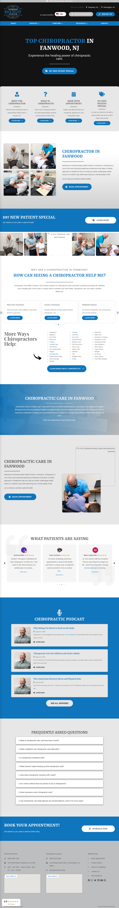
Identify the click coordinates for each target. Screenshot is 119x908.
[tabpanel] (22, 312)
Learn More (15, 318)
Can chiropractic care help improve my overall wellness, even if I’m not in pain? (51, 801)
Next (114, 563)
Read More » (24, 575)
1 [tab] (58, 585)
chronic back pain (55, 568)
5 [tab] (65, 585)
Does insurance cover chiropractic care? (36, 792)
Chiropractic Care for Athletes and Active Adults (56, 653)
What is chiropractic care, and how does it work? (39, 740)
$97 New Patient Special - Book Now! (61, 1)
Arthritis (52, 361)
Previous (5, 563)
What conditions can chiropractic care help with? (39, 749)
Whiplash (11, 305)
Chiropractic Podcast (59, 619)
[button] (2, 244)
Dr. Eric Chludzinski (70, 634)
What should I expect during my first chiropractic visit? (42, 766)
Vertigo (74, 359)
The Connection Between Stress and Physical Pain (57, 679)
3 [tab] (61, 585)
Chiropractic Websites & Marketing (106, 906)
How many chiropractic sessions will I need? (38, 775)
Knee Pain (75, 337)
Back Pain (86, 305)
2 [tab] (59, 585)
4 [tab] (63, 585)
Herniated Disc (54, 354)
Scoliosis (75, 332)
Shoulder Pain (54, 344)
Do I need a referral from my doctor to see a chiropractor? (43, 784)
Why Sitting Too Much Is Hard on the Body (53, 628)
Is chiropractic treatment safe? (32, 758)
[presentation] (55, 325)
